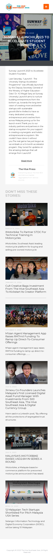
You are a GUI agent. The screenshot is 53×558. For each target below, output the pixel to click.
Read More (26, 161)
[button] (46, 6)
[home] (17, 6)
